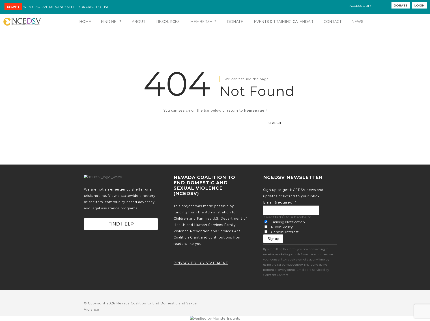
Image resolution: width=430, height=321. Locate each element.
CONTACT (333, 22)
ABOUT (139, 22)
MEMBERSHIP (203, 22)
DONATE (401, 5)
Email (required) (280, 202)
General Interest (285, 232)
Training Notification (288, 222)
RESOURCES (168, 22)
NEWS (357, 22)
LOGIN (419, 5)
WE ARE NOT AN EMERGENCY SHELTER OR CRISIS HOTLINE (66, 7)
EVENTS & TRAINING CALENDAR (283, 22)
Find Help (121, 224)
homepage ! (255, 110)
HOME (85, 22)
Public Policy (282, 227)
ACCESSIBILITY (360, 5)
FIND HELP (111, 22)
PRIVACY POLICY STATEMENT (201, 263)
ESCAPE (13, 6)
